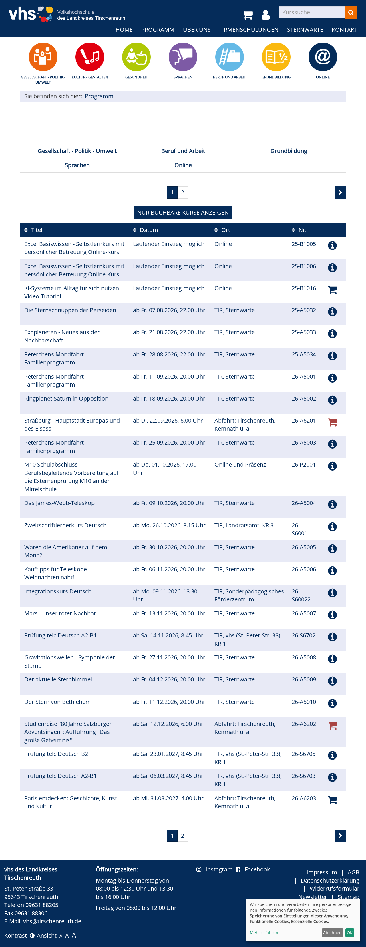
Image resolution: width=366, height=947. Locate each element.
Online (323, 77)
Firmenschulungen (249, 29)
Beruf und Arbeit (229, 77)
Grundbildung (276, 77)
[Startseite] (67, 11)
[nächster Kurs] (340, 192)
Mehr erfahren (264, 932)
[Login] (267, 15)
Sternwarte (305, 29)
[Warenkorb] (248, 15)
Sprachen (183, 77)
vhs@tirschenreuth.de (52, 921)
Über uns (197, 29)
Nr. (302, 230)
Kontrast (17, 935)
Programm (157, 29)
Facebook (257, 869)
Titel (36, 230)
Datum (148, 230)
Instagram (221, 869)
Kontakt (344, 29)
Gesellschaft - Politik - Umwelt (43, 79)
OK (350, 932)
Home (124, 29)
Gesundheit (136, 77)
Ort (225, 230)
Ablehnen (332, 932)
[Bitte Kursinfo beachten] (332, 245)
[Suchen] (351, 12)
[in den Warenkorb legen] (332, 289)
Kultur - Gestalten (90, 77)
